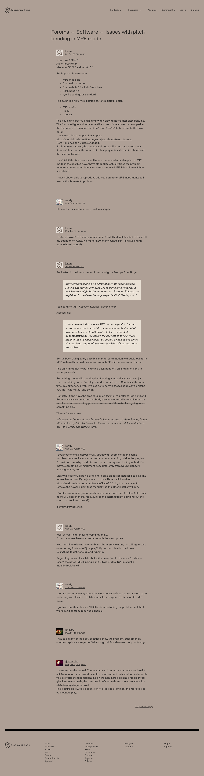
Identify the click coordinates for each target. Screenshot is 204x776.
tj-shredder (71, 661)
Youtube (128, 747)
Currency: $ (167, 10)
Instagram (129, 744)
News (87, 750)
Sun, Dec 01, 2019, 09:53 (75, 203)
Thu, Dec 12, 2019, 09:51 (75, 588)
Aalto (47, 744)
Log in (183, 10)
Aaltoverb (49, 747)
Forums (60, 32)
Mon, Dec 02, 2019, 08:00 (75, 231)
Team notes (90, 753)
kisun (68, 51)
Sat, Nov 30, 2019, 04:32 (75, 54)
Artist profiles (91, 747)
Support (89, 759)
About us (152, 10)
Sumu (48, 756)
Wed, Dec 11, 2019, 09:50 (75, 529)
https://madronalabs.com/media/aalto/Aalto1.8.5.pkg (87, 483)
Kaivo (48, 750)
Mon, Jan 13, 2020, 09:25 (75, 665)
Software (87, 32)
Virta (47, 753)
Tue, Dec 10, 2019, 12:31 (74, 267)
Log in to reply (144, 706)
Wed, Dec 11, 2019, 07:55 (75, 449)
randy (68, 200)
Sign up (195, 10)
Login (167, 744)
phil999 (69, 630)
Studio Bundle (52, 759)
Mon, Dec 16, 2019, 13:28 (75, 633)
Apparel (49, 762)
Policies (88, 762)
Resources (133, 10)
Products (114, 10)
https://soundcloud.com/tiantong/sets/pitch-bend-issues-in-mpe (94, 139)
